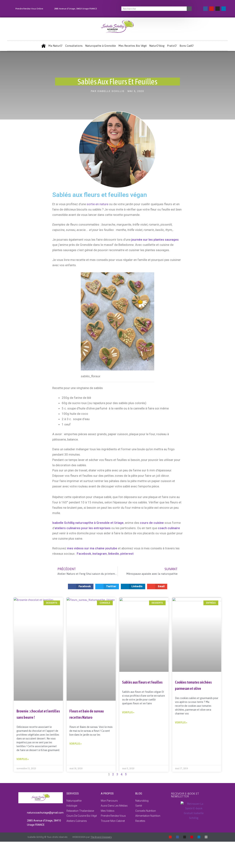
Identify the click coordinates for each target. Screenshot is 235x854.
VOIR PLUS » (23, 759)
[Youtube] (211, 8)
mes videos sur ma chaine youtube (92, 548)
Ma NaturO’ (55, 45)
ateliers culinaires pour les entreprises (83, 528)
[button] (81, 586)
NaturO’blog (156, 45)
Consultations (74, 45)
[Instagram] (217, 8)
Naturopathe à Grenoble (100, 45)
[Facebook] (205, 8)
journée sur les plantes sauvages (155, 239)
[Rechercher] (189, 8)
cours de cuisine (152, 523)
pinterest (127, 553)
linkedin (113, 553)
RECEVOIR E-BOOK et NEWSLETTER (185, 795)
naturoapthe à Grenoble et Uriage (99, 523)
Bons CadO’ (187, 45)
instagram (99, 553)
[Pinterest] (191, 837)
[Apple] (206, 837)
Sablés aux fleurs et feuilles (142, 682)
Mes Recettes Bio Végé (132, 45)
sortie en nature (97, 204)
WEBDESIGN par (92, 837)
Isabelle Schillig (63, 523)
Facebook (84, 553)
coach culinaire (169, 528)
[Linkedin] (223, 8)
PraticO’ (172, 45)
